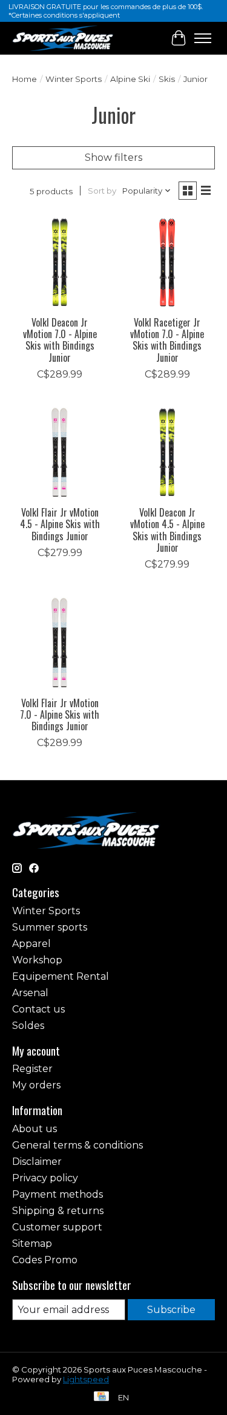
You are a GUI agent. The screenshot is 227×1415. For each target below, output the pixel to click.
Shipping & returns (58, 1210)
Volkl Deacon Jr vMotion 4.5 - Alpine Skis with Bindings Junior (167, 530)
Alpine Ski (130, 79)
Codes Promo (44, 1260)
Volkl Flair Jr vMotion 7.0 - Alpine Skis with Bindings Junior (59, 714)
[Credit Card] (101, 1397)
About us (34, 1129)
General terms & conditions (77, 1145)
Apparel (31, 943)
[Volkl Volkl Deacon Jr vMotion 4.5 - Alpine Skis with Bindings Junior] (166, 452)
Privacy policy (45, 1178)
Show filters (113, 157)
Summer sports (49, 927)
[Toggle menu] (203, 38)
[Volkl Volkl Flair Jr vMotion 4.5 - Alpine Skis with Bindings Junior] (59, 452)
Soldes (28, 1025)
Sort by (102, 190)
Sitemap (32, 1243)
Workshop (37, 960)
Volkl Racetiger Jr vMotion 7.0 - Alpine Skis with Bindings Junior (167, 340)
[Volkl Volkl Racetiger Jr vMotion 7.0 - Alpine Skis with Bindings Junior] (166, 262)
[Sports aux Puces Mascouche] (63, 37)
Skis (167, 79)
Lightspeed (86, 1379)
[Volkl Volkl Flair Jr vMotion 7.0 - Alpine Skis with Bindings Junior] (59, 642)
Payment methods (57, 1194)
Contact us (38, 1009)
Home (24, 79)
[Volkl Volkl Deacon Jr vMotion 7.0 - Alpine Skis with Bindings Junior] (59, 262)
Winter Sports (73, 79)
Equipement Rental (60, 976)
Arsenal (30, 993)
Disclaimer (37, 1161)
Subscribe (171, 1309)
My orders (36, 1085)
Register (32, 1068)
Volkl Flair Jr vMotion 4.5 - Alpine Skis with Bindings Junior (60, 524)
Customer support (57, 1227)
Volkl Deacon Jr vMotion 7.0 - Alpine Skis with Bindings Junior (60, 340)
